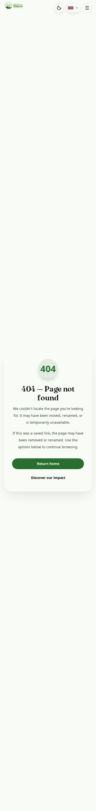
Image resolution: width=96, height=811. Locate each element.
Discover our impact (48, 477)
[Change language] (73, 8)
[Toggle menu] (87, 8)
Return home (48, 463)
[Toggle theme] (59, 8)
